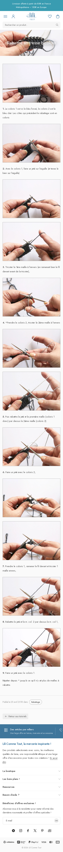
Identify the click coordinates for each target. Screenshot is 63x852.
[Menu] (5, 16)
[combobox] (31, 25)
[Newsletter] (49, 831)
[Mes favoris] (49, 16)
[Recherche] (57, 25)
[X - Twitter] (35, 831)
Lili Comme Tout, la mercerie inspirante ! (27, 744)
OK (56, 820)
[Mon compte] (13, 16)
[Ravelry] (13, 831)
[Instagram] (21, 831)
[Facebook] (28, 831)
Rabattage (35, 702)
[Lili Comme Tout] (31, 16)
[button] (57, 16)
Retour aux (17, 716)
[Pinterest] (42, 831)
